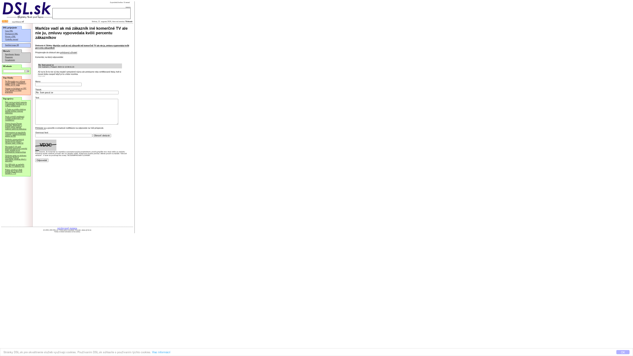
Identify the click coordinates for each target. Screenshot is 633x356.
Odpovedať (41, 76)
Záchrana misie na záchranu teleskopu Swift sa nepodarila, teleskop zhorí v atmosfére (15, 158)
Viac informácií (161, 352)
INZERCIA (73, 228)
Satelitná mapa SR (12, 45)
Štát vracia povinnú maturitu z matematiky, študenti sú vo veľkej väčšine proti (16, 104)
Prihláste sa (40, 128)
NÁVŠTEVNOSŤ (63, 228)
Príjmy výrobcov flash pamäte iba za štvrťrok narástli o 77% (13, 171)
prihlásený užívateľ (68, 52)
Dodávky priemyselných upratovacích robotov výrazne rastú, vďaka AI (14, 141)
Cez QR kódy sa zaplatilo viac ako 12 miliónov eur (14, 165)
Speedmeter (9, 54)
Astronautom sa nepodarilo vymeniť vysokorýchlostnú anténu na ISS (15, 134)
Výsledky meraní (11, 39)
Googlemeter (10, 60)
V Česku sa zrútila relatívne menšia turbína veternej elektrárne (15, 111)
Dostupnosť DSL (11, 34)
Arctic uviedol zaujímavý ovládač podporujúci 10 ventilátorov (14, 118)
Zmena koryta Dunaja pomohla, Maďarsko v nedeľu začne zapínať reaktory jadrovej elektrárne (15, 126)
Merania (17, 54)
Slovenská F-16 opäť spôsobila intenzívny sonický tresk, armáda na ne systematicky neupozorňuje (16, 149)
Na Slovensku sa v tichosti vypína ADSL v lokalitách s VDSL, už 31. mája (15, 83)
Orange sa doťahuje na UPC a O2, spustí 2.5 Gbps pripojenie (15, 90)
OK (623, 352)
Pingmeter (9, 57)
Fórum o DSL (10, 36)
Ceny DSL (9, 31)
